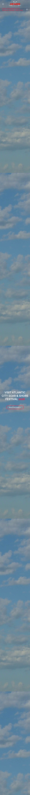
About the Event (14, 407)
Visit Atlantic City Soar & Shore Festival (12, 9)
